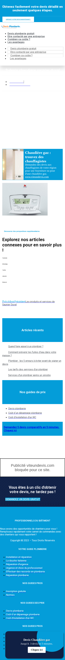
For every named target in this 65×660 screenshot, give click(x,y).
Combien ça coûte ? (19, 39)
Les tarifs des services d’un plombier (28, 369)
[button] (32, 260)
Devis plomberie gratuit (21, 33)
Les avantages (16, 42)
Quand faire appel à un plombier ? (25, 346)
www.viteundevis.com (37, 176)
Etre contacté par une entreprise (26, 36)
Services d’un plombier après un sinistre (29, 375)
